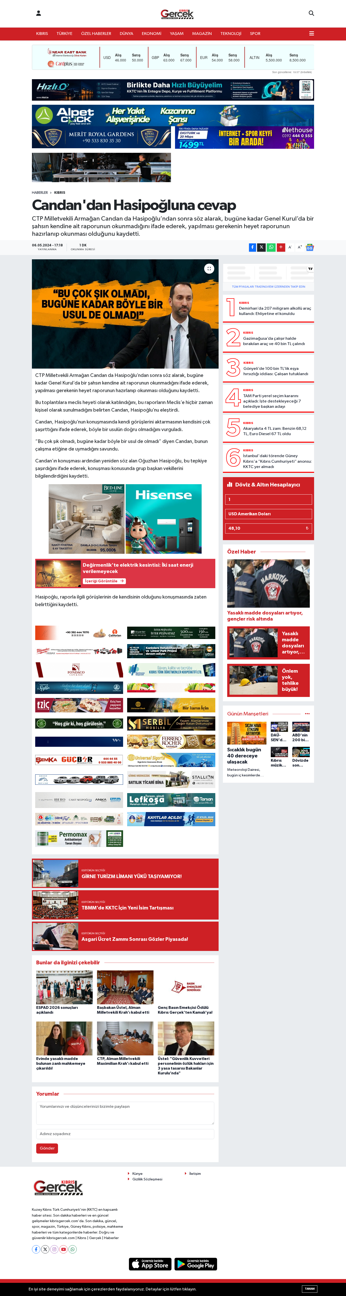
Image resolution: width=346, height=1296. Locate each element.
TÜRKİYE (64, 34)
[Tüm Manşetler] (307, 714)
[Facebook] (36, 1249)
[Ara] (311, 13)
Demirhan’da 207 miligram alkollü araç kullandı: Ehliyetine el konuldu (275, 311)
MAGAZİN (202, 34)
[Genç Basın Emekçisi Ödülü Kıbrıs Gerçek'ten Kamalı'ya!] (186, 987)
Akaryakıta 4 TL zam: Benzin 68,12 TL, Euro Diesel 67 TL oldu (274, 431)
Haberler (40, 193)
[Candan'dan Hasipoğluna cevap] (125, 314)
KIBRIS (42, 34)
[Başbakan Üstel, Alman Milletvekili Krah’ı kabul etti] (125, 987)
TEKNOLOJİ (230, 34)
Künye (137, 1174)
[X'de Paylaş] (261, 247)
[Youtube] (63, 1249)
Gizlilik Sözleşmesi (147, 1179)
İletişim (195, 1174)
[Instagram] (54, 1249)
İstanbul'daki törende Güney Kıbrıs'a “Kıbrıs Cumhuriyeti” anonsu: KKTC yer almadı (277, 461)
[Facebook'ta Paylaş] (252, 247)
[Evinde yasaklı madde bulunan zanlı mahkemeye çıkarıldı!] (64, 1038)
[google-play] (196, 1264)
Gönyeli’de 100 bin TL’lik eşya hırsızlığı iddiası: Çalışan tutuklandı (275, 371)
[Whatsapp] (72, 1249)
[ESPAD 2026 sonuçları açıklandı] (64, 987)
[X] (45, 1249)
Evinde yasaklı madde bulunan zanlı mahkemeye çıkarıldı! (60, 1063)
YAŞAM (177, 34)
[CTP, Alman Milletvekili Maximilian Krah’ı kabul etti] (125, 1038)
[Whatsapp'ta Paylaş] (271, 247)
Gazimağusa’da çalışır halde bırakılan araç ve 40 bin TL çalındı (274, 341)
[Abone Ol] (309, 247)
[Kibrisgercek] (177, 13)
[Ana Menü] (311, 34)
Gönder (47, 1148)
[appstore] (151, 1264)
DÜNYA (126, 34)
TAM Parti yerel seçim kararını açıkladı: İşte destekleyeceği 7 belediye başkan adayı (272, 401)
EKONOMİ (151, 34)
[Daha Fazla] (281, 247)
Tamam (310, 1288)
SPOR (255, 34)
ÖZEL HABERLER (96, 34)
